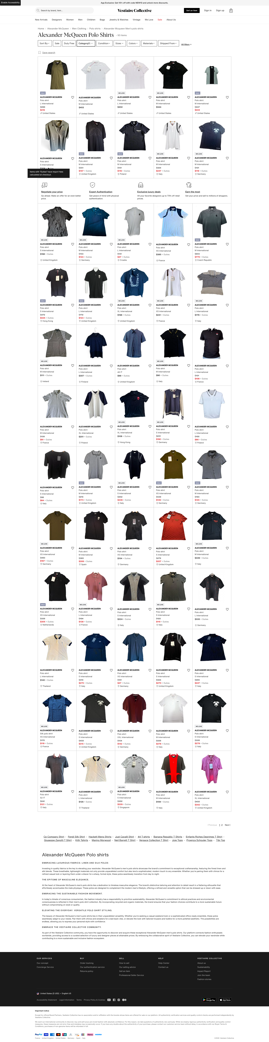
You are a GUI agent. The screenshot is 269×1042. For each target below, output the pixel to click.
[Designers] (64, 20)
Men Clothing (79, 28)
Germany (71, 1038)
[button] (231, 10)
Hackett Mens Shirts (100, 837)
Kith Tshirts (81, 840)
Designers (57, 19)
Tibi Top (220, 840)
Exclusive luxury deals (149, 191)
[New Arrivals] (49, 20)
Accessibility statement (47, 1000)
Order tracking (86, 963)
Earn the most (192, 191)
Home (41, 28)
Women (70, 19)
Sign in (208, 10)
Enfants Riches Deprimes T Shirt (204, 837)
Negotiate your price (52, 191)
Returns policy (86, 971)
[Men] (85, 20)
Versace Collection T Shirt (153, 840)
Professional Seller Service (131, 975)
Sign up (220, 10)
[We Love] (155, 20)
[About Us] (178, 20)
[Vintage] (143, 20)
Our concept (42, 963)
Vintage (136, 19)
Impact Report (204, 971)
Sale (160, 19)
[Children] (97, 20)
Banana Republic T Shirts (168, 837)
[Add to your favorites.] (72, 97)
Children (91, 19)
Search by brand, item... (52, 10)
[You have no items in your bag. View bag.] (231, 10)
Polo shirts (94, 28)
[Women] (76, 20)
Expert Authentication (100, 191)
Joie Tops (177, 840)
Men (80, 19)
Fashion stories (204, 979)
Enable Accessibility (10, 2)
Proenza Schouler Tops (199, 840)
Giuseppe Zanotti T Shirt (58, 840)
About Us (171, 19)
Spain (78, 1038)
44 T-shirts (144, 837)
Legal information (66, 1000)
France (37, 1038)
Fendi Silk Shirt (76, 837)
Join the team (203, 975)
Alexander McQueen (58, 28)
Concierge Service (45, 967)
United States (61, 1038)
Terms (79, 1000)
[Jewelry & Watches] (130, 20)
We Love (149, 19)
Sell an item (191, 10)
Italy (83, 1038)
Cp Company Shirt (54, 837)
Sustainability (203, 967)
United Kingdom (48, 1038)
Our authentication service (92, 967)
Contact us (163, 967)
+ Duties (50, 168)
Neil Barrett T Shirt (124, 840)
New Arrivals (41, 19)
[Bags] (107, 20)
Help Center (163, 963)
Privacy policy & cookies (94, 1000)
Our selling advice (127, 967)
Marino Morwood (101, 840)
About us (201, 963)
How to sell (124, 963)
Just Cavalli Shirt (124, 837)
